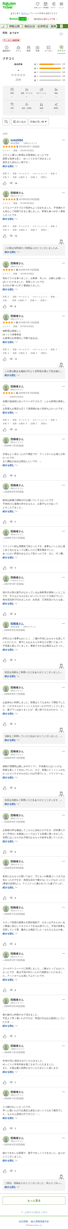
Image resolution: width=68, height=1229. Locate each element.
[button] (20, 141)
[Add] (61, 34)
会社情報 (23, 1221)
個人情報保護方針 (40, 1221)
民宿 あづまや (11, 32)
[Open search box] (6, 121)
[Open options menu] (63, 140)
